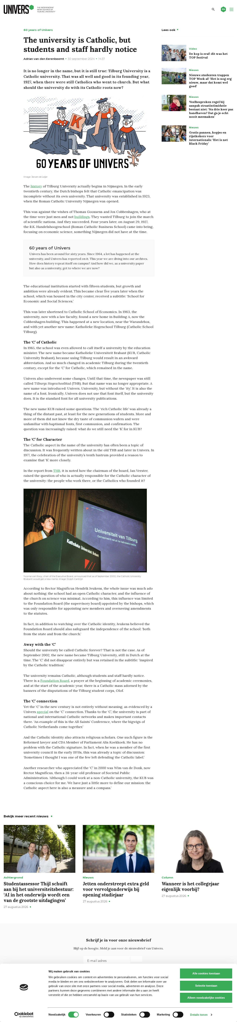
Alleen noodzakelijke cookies (206, 997)
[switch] (109, 1015)
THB (56, 471)
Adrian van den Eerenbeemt (44, 59)
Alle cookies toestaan (206, 973)
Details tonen (198, 1014)
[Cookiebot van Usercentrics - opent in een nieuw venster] (24, 1015)
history (36, 186)
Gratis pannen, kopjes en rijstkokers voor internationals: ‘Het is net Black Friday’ (208, 138)
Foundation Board (54, 680)
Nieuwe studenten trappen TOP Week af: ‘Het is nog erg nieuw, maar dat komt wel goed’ (210, 80)
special (42, 712)
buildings (82, 217)
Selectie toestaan (206, 985)
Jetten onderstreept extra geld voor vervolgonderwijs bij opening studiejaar (116, 889)
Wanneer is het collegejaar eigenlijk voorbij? (190, 886)
